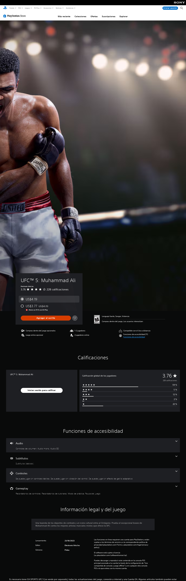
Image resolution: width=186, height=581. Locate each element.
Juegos (27, 8)
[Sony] (179, 4)
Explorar (124, 16)
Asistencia (69, 8)
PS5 (19, 8)
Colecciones (80, 16)
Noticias (59, 8)
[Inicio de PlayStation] (5, 8)
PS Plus (37, 8)
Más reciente (64, 16)
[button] (134, 337)
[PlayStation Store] (15, 16)
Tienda (11, 8)
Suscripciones (108, 16)
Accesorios (47, 8)
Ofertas (94, 16)
